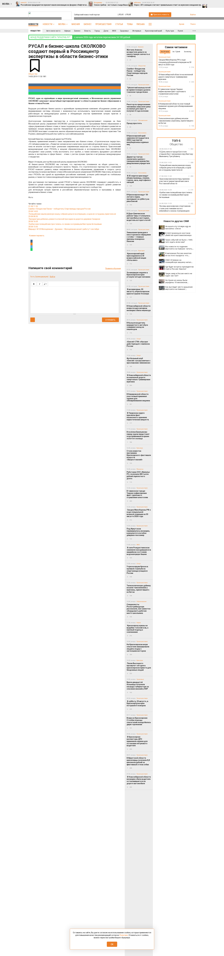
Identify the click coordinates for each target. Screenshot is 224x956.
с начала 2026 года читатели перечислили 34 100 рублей (80, 37)
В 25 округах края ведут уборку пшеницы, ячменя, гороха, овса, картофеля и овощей (138, 179)
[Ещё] (194, 31)
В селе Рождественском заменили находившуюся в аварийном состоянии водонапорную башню (139, 551)
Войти (52, 277)
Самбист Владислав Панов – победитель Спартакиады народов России (137, 72)
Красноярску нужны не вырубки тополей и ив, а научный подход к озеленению (137, 629)
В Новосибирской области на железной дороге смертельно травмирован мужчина (139, 378)
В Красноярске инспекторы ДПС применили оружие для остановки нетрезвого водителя (137, 741)
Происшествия (103, 24)
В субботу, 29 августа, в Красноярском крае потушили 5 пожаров (137, 703)
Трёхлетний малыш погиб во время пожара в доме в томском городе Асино (138, 90)
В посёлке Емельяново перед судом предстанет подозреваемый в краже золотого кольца (138, 435)
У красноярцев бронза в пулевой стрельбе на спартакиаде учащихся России (137, 569)
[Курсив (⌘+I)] (39, 284)
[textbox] (75, 299)
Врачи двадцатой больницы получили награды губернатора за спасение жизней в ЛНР (138, 685)
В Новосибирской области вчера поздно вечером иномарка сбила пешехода (139, 308)
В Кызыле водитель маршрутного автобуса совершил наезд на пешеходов (137, 326)
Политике (124, 935)
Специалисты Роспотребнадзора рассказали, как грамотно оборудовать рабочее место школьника (138, 608)
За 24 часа (165, 52)
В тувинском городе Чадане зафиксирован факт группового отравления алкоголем (137, 494)
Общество (35, 31)
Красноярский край (153, 31)
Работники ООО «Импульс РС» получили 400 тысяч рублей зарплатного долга (138, 475)
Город (97, 31)
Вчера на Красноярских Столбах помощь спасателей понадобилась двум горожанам (139, 721)
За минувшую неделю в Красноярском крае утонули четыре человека (138, 275)
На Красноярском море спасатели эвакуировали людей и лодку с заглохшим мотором (138, 647)
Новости (47, 24)
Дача (106, 31)
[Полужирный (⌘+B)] (33, 284)
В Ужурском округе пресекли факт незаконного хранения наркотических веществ (138, 416)
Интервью (136, 31)
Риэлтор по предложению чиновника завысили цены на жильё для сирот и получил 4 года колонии (139, 107)
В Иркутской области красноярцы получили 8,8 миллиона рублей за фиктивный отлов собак (138, 761)
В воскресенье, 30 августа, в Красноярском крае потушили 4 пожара (138, 291)
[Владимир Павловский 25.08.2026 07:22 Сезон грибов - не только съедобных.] (210, 3)
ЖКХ (114, 31)
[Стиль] (45, 284)
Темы (130, 24)
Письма (140, 24)
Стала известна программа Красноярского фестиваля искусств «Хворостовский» (139, 455)
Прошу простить (134, 123)
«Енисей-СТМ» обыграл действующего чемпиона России (138, 344)
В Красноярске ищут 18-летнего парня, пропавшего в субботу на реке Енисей (138, 198)
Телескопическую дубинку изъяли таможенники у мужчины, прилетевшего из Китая (139, 589)
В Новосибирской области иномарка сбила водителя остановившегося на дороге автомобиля (139, 780)
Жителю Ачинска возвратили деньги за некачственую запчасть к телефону (138, 53)
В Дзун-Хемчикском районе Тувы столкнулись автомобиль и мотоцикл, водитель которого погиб (138, 217)
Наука (138, 622)
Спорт (138, 339)
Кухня (180, 31)
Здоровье (124, 31)
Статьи (119, 24)
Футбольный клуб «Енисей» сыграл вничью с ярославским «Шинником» (138, 360)
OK (112, 944)
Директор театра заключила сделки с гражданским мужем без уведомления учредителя (138, 160)
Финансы (139, 469)
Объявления (142, 120)
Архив (181, 24)
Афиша (67, 31)
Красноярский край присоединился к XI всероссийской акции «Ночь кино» (136, 257)
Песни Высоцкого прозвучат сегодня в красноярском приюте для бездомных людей (139, 666)
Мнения (76, 24)
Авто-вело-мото (53, 31)
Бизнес (88, 24)
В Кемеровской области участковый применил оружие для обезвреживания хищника (138, 397)
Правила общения (113, 268)
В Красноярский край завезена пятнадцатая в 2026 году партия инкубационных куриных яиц (138, 140)
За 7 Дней (176, 52)
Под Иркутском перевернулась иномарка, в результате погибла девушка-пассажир (138, 532)
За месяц (187, 52)
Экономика (142, 133)
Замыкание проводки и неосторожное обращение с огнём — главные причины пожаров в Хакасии (139, 236)
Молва (61, 24)
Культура (170, 31)
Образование (141, 601)
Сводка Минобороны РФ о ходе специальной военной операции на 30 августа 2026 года (139, 513)
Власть (87, 31)
